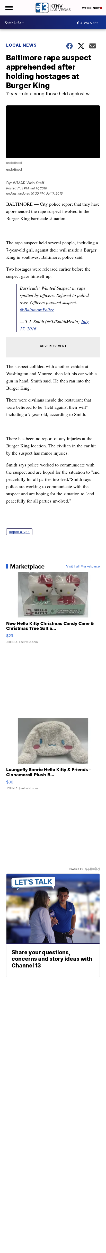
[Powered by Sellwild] (92, 869)
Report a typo (19, 532)
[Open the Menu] (8, 7)
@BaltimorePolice (37, 309)
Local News (21, 45)
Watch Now (91, 8)
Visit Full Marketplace (83, 566)
